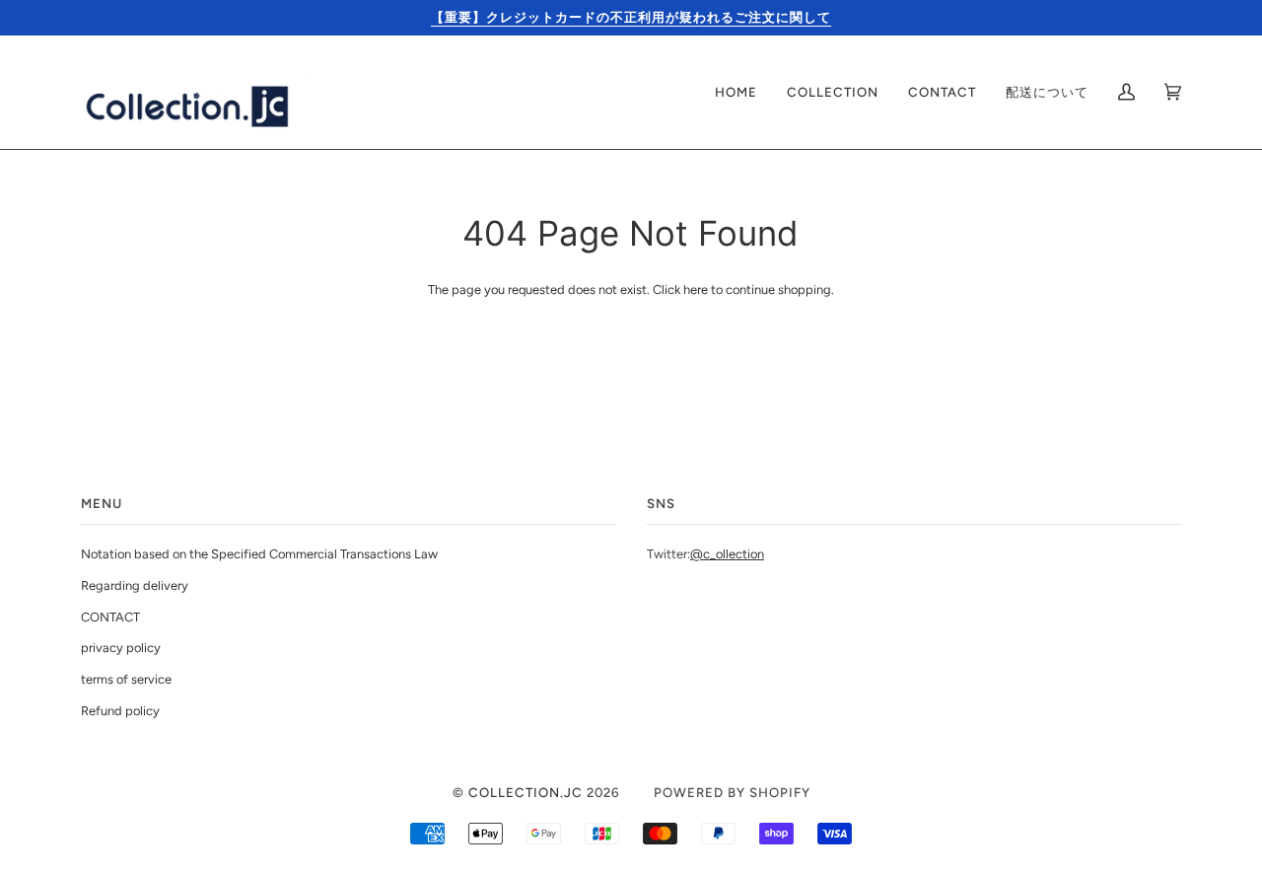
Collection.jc (525, 792)
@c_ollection (727, 554)
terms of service (126, 679)
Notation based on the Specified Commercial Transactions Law (259, 554)
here (695, 289)
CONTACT (110, 617)
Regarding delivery (134, 585)
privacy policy (121, 647)
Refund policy (120, 710)
